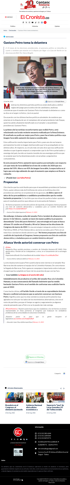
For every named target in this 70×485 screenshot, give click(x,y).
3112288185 (53, 442)
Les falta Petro (23, 178)
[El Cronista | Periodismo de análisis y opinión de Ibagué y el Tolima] (35, 17)
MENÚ (10, 17)
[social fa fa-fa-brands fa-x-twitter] (26, 22)
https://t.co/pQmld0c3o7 (18, 209)
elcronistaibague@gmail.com (48, 449)
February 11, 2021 (31, 212)
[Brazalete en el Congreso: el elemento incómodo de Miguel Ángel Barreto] (14, 397)
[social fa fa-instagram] (29, 22)
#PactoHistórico (11, 309)
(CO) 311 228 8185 (44, 436)
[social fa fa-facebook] (23, 22)
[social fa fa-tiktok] (35, 22)
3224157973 (53, 445)
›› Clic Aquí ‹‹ (18, 445)
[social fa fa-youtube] (32, 22)
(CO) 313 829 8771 (44, 438)
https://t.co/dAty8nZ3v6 (49, 255)
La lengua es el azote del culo (30, 275)
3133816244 (42, 442)
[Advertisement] (18, 337)
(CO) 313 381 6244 (44, 433)
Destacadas (12, 30)
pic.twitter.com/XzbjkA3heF (24, 319)
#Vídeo (8, 247)
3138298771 (42, 445)
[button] (38, 22)
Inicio (5, 30)
